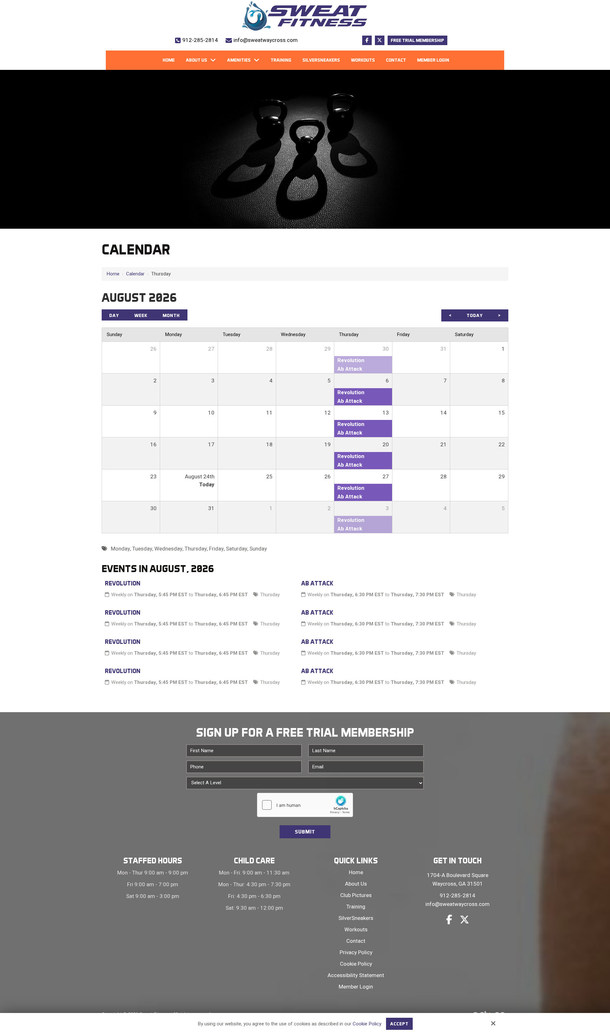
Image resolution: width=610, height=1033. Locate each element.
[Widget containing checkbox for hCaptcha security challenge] (305, 805)
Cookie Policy (367, 1024)
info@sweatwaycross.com (266, 40)
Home (112, 273)
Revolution (122, 583)
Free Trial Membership (417, 40)
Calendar (135, 273)
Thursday (270, 594)
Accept (399, 1024)
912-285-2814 (200, 40)
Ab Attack (317, 583)
